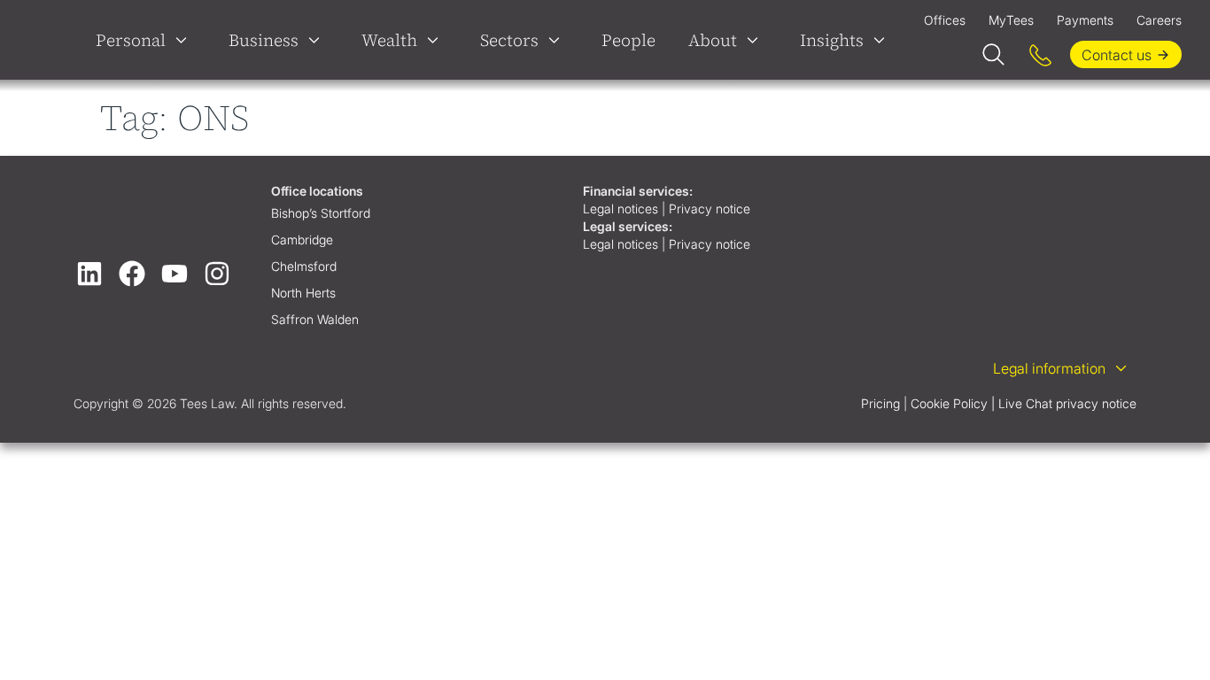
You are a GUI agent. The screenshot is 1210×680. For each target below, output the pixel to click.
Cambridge (302, 239)
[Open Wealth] (436, 39)
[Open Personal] (185, 39)
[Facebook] (132, 274)
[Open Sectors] (558, 39)
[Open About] (756, 39)
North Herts (303, 292)
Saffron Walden (315, 319)
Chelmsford (304, 266)
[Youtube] (174, 274)
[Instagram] (217, 274)
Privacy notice (711, 208)
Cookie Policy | (953, 403)
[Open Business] (318, 39)
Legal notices (620, 208)
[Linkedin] (89, 274)
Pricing (880, 403)
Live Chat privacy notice (1067, 403)
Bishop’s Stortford (320, 212)
